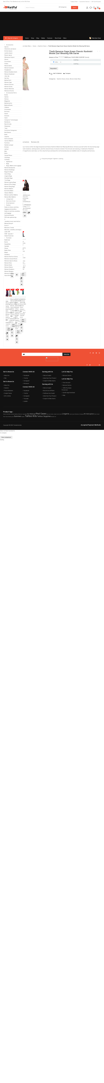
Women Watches (9, 88)
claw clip (6, 76)
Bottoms (7, 111)
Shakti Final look (8, 235)
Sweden (23, 416)
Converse (12, 414)
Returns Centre (66, 375)
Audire (4, 414)
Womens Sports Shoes (10, 261)
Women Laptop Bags (10, 182)
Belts (5, 153)
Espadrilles (7, 244)
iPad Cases (41, 413)
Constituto (8, 414)
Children (6, 107)
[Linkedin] (92, 364)
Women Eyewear (9, 67)
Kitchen (6, 147)
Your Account (66, 382)
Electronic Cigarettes (22, 414)
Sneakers (7, 254)
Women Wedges (8, 271)
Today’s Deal (74, 1)
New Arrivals (7, 124)
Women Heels (8, 265)
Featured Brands (9, 215)
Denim (6, 113)
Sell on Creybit (47, 375)
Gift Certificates (96, 1)
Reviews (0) (35, 142)
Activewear (7, 109)
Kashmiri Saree (61, 79)
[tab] (36, 142)
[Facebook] (90, 353)
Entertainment (10, 203)
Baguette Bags (8, 171)
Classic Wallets (8, 192)
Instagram (26, 380)
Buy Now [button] (23, 212)
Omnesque (81, 414)
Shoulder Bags (8, 178)
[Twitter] (93, 353)
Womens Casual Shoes (10, 258)
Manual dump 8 (8, 223)
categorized (9, 199)
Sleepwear (7, 126)
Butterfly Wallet (8, 190)
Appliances (9, 161)
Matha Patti (7, 80)
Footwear (9, 238)
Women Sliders (8, 267)
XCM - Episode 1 (8, 233)
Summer (17, 416)
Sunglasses (7, 69)
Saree (67, 79)
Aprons (6, 47)
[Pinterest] (96, 353)
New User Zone (96, 38)
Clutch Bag (7, 174)
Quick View (24, 215)
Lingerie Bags (8, 176)
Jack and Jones (50, 414)
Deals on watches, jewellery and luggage (12, 212)
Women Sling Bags (9, 186)
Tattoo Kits (31, 416)
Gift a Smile (7, 396)
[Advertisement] (52, 24)
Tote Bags (7, 180)
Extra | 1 (6, 225)
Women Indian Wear (75, 79)
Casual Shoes (8, 155)
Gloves (6, 59)
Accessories (9, 44)
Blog (37, 38)
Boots (6, 242)
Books (6, 95)
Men (5, 151)
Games (6, 97)
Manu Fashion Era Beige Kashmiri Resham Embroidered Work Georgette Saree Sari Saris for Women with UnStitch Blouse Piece (97, 51)
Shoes (6, 248)
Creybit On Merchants (49, 380)
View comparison (6, 437)
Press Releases (8, 390)
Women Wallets (8, 188)
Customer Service (84, 1)
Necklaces (7, 122)
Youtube (26, 398)
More (64, 38)
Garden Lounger (8, 145)
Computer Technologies (11, 120)
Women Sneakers (9, 269)
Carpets (6, 136)
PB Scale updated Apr (10, 217)
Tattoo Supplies (44, 416)
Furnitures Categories (10, 130)
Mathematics (8, 103)
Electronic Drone (11, 201)
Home (27, 38)
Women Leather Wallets (11, 195)
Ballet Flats (7, 250)
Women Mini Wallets (10, 197)
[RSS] (94, 364)
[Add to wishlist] (29, 212)
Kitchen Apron (8, 51)
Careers (6, 388)
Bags (7, 163)
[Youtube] (96, 364)
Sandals (6, 246)
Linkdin (25, 401)
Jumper (55, 414)
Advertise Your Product (49, 378)
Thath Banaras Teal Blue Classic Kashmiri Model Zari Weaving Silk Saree (100, 51)
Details (87, 57)
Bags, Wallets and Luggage (13, 165)
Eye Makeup (31, 414)
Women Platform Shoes (11, 256)
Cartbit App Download (68, 392)
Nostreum (77, 414)
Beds (5, 134)
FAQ (5, 378)
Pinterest (26, 383)
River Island (96, 414)
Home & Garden (8, 138)
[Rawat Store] (10, 7)
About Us (6, 375)
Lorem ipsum (72, 414)
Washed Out (53, 416)
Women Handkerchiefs (10, 72)
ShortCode (58, 38)
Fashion (8, 205)
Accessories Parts (11, 92)
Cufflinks (7, 159)
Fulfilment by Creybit (49, 393)
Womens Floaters (9, 273)
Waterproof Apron (9, 57)
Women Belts (8, 65)
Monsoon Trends (9, 227)
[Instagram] (99, 353)
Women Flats (8, 263)
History (6, 99)
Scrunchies (7, 61)
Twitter (25, 378)
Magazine (7, 101)
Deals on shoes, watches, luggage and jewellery (11, 208)
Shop (32, 38)
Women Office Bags (10, 184)
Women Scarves (9, 84)
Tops (5, 128)
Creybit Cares (8, 393)
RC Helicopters (89, 414)
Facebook (26, 375)
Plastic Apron (8, 55)
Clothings (7, 157)
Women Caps (8, 82)
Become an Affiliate (48, 390)
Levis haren (59, 414)
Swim (6, 117)
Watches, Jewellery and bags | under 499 (12, 230)
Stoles (6, 63)
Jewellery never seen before (12, 221)
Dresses (6, 115)
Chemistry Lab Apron (10, 49)
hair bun (6, 78)
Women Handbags (9, 169)
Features (49, 38)
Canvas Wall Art (8, 140)
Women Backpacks (9, 167)
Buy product (53, 68)
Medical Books (8, 105)
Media (43, 38)
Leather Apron (8, 53)
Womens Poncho (9, 90)
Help (63, 395)
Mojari (6, 252)
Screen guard (11, 416)
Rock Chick (5, 416)
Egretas (16, 414)
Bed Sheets (7, 132)
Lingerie (65, 414)
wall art (6, 149)
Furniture (7, 142)
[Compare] (21, 281)
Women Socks (8, 86)
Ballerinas (7, 240)
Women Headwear (9, 74)
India (56, 62)
